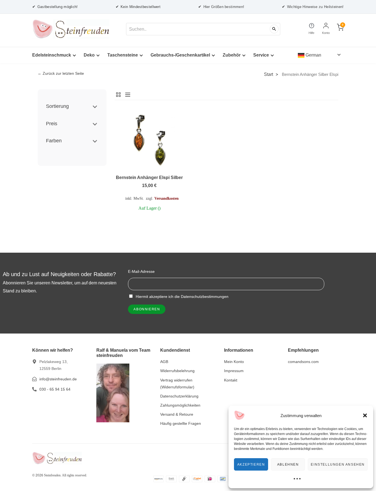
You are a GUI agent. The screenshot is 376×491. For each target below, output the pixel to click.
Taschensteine (122, 55)
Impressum (234, 371)
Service (261, 55)
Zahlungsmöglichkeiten (180, 405)
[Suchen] (274, 29)
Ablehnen (288, 464)
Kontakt (230, 380)
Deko (89, 55)
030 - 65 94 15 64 (54, 389)
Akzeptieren (251, 464)
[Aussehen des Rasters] (118, 94)
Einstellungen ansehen (338, 464)
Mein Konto (234, 361)
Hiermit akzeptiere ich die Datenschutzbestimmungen (181, 296)
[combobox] (203, 29)
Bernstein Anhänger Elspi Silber (149, 177)
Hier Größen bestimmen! (221, 6)
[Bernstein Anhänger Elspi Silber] (149, 139)
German (312, 55)
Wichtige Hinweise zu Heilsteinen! (313, 6)
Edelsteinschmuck (51, 55)
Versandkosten (166, 198)
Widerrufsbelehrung (177, 371)
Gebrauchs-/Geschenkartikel (180, 55)
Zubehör (232, 55)
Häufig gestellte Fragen (180, 423)
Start (268, 74)
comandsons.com (303, 361)
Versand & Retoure (176, 414)
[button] (365, 415)
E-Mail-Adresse (141, 271)
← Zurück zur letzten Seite (61, 73)
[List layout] (126, 94)
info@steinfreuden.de (58, 379)
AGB (164, 361)
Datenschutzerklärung (179, 396)
